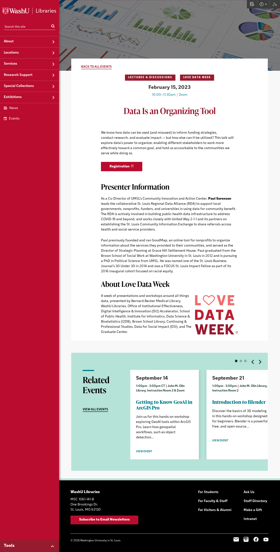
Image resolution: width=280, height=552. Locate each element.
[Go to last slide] (253, 362)
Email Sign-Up (236, 539)
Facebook (256, 539)
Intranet (250, 519)
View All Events (95, 409)
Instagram (246, 539)
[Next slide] (260, 362)
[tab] (236, 361)
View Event (144, 451)
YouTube (266, 539)
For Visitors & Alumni (214, 510)
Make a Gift (253, 510)
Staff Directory (255, 501)
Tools (9, 546)
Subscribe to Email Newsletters (104, 519)
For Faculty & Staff (212, 501)
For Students (208, 492)
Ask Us (249, 492)
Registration (120, 166)
